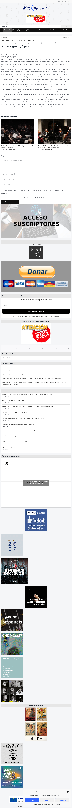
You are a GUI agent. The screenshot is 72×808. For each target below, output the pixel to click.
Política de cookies (38, 804)
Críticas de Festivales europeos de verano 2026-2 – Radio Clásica (19, 378)
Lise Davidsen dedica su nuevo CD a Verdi (54, 30)
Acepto (32, 800)
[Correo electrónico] (69, 348)
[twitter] (56, 1)
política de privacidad (38, 316)
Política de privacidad (49, 804)
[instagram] (59, 1)
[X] (16, 348)
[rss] (68, 1)
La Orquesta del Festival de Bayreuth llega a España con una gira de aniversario (23, 418)
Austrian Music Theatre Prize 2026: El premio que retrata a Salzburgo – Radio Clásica (25, 382)
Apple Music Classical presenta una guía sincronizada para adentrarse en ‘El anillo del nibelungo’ (28, 406)
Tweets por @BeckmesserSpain (36, 482)
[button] (68, 792)
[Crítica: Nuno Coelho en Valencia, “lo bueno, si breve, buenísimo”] (17, 120)
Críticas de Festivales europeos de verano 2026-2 (50, 378)
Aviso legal (20, 806)
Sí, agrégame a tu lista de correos (32, 197)
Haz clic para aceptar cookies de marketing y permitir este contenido (36, 482)
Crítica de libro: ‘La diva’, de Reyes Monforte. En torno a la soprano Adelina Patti (23, 430)
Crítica (33, 40)
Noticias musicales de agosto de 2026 (13, 436)
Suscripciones (36, 245)
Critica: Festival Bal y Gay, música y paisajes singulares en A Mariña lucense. (22, 448)
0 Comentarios (12, 149)
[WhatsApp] (42, 348)
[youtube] (62, 1)
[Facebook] (2, 348)
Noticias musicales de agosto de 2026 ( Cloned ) (15, 412)
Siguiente (66, 37)
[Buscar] (66, 26)
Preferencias (62, 800)
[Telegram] (55, 348)
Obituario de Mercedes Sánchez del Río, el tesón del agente (18, 424)
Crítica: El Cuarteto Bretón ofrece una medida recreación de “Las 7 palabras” (53, 147)
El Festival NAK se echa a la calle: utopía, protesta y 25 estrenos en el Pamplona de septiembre (27, 394)
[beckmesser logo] (35, 4)
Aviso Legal (57, 804)
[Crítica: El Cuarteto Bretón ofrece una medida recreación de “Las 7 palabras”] (54, 120)
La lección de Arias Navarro (14, 367)
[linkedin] (65, 1)
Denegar (47, 800)
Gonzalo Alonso (7, 40)
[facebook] (53, 1)
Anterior (5, 37)
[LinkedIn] (29, 348)
